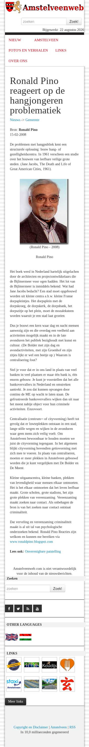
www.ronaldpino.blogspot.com (31, 541)
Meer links (15, 701)
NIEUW (15, 40)
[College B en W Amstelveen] (32, 672)
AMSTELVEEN (46, 40)
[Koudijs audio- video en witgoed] (49, 672)
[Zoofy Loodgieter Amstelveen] (14, 672)
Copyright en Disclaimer (31, 727)
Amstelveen (58, 727)
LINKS (60, 50)
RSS (72, 727)
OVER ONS (18, 61)
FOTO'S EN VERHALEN (28, 50)
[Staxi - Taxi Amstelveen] (14, 691)
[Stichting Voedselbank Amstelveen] (67, 672)
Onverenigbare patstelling (43, 551)
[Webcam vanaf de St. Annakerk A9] (32, 691)
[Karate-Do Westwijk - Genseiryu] (67, 691)
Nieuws (15, 120)
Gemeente (32, 120)
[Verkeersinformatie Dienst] (49, 691)
